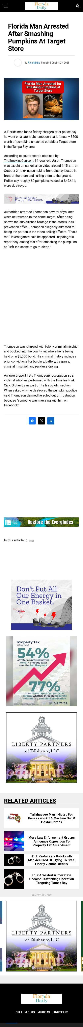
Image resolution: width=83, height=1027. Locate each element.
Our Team (30, 1011)
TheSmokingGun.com (18, 161)
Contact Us (44, 1011)
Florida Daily (34, 62)
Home (19, 1011)
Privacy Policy (60, 1011)
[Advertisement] (41, 297)
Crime (30, 540)
